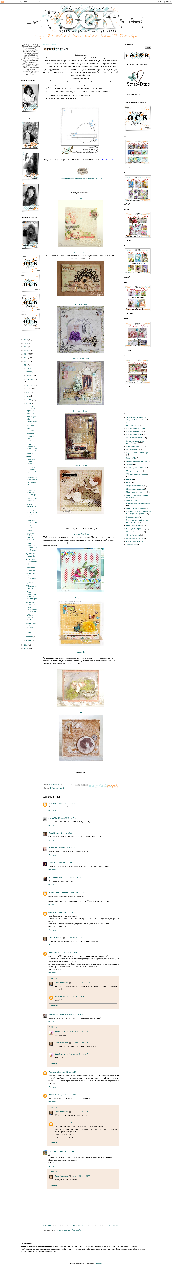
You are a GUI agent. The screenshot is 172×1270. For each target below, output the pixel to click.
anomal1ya (52, 848)
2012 (26, 365)
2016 (26, 350)
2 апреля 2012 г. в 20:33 (81, 1176)
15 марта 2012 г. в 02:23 (77, 892)
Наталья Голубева (81, 534)
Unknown (52, 1072)
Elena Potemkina (55, 938)
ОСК (128, 482)
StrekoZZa (52, 818)
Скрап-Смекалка (133, 535)
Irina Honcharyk (55, 878)
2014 (26, 358)
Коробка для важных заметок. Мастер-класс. (31, 627)
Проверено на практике (136, 492)
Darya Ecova (53, 953)
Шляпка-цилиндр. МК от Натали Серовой (30, 535)
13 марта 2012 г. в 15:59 (67, 818)
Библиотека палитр (134, 434)
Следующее (48, 1225)
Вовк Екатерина (61, 1031)
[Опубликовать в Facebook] (84, 785)
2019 (26, 340)
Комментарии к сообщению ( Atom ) (70, 1230)
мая (27, 396)
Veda (80, 198)
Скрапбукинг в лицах (135, 538)
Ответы (54, 978)
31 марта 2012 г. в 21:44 (81, 1043)
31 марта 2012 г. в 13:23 (66, 1072)
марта (28, 403)
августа (29, 385)
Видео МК (130, 458)
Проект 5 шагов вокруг (135, 508)
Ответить (52, 810)
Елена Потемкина (81, 358)
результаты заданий (134, 525)
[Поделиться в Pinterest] (87, 785)
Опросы (129, 479)
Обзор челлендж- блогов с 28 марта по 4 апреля (31, 448)
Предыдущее (113, 1225)
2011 (26, 645)
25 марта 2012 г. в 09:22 (75, 938)
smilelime (52, 912)
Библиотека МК (133, 431)
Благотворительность (135, 446)
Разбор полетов (132, 517)
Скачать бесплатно (134, 532)
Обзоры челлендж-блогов (136, 474)
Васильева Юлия (80, 411)
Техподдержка (132, 544)
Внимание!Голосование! (31, 562)
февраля (29, 637)
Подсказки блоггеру (134, 486)
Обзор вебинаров (133, 471)
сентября (30, 379)
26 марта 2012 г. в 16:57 (74, 1014)
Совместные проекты (135, 541)
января (29, 640)
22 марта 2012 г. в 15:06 (65, 912)
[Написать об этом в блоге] (79, 785)
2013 (26, 361)
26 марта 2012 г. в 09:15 (81, 983)
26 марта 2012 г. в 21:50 (75, 997)
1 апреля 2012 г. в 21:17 (78, 1054)
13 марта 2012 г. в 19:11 (67, 848)
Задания (129, 464)
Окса (50, 833)
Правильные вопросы (135, 489)
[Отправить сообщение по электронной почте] (72, 784)
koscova (51, 863)
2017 (26, 347)
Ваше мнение (132, 449)
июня (28, 392)
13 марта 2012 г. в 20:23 (64, 863)
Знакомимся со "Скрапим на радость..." (31, 578)
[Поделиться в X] (82, 785)
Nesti (80, 712)
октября (29, 375)
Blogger (98, 1264)
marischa (52, 1151)
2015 (26, 354)
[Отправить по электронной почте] (76, 785)
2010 (26, 648)
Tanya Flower (81, 598)
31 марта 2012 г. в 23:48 (65, 1151)
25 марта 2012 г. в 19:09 (69, 953)
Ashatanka (80, 652)
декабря (29, 368)
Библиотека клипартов (135, 428)
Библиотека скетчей (57, 788)
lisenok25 (52, 803)
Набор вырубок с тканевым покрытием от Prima (81, 178)
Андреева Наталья (56, 1014)
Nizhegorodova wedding (58, 892)
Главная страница (80, 1225)
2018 (26, 343)
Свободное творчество (135, 529)
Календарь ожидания (135, 468)
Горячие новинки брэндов (137, 461)
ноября (29, 372)
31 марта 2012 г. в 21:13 (78, 1031)
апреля (29, 400)
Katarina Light (81, 304)
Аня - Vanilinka (81, 253)
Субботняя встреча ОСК (30, 617)
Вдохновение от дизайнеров (138, 453)
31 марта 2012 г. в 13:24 (66, 1095)
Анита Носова (80, 465)
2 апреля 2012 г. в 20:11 (72, 1123)
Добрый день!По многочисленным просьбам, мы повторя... (31, 423)
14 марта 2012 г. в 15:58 (72, 878)
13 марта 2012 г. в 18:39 (62, 833)
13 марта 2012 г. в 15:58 (66, 803)
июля (28, 389)
